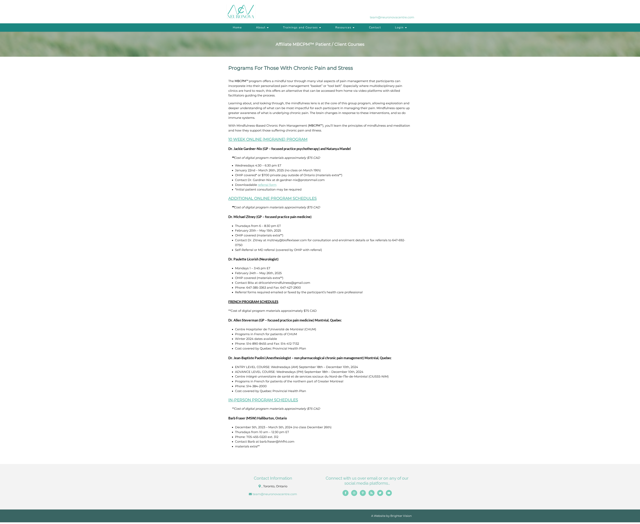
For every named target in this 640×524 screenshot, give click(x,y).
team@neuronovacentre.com (275, 494)
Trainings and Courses (300, 27)
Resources (343, 27)
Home (237, 27)
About (261, 27)
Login (399, 27)
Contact (375, 27)
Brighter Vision (401, 515)
